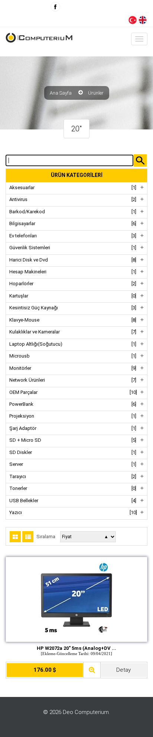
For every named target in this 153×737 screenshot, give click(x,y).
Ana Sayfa (61, 93)
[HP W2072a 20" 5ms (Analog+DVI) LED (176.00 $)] (76, 598)
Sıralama (45, 536)
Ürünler (96, 93)
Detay (123, 670)
